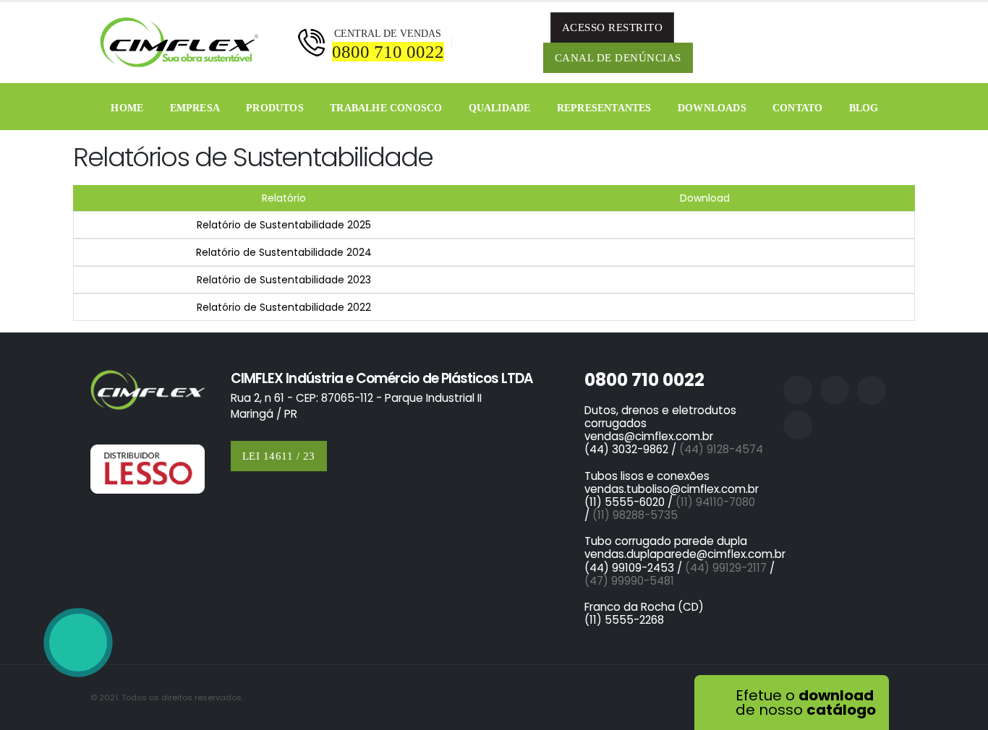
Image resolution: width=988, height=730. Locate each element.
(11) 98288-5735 (635, 515)
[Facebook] (791, 42)
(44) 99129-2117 (726, 567)
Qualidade (500, 108)
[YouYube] (882, 42)
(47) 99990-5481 (629, 580)
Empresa (195, 108)
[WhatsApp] (78, 642)
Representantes (604, 108)
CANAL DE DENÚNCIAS (618, 58)
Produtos (275, 108)
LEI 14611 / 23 (278, 456)
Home (127, 108)
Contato (797, 108)
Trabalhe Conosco (386, 108)
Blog (864, 108)
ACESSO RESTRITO (612, 27)
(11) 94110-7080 (718, 502)
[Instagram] (821, 42)
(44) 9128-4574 (721, 449)
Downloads (712, 108)
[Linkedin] (852, 42)
